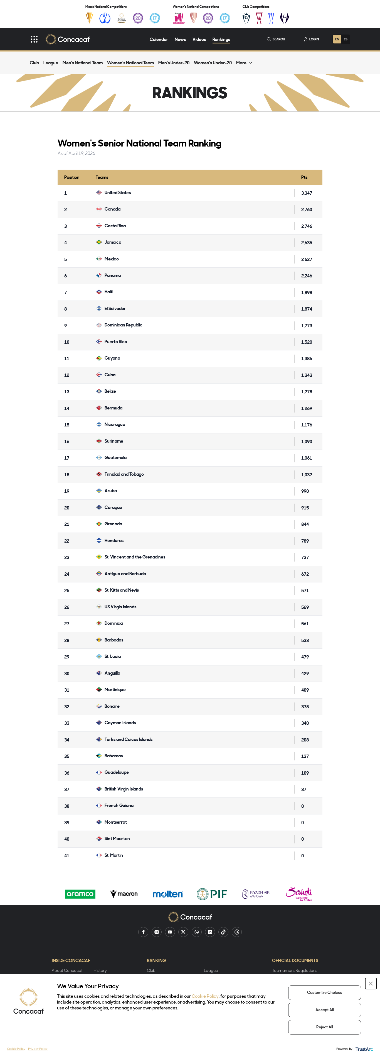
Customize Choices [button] (324, 993)
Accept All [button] (324, 1010)
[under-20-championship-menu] (138, 18)
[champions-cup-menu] (246, 18)
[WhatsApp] (197, 932)
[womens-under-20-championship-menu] (208, 18)
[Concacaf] (67, 39)
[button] (370, 983)
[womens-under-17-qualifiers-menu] (224, 18)
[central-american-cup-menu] (259, 18)
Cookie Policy (205, 996)
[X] (183, 932)
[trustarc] (363, 1048)
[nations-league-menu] (105, 18)
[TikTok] (223, 932)
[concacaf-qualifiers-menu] (121, 18)
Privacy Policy (38, 1048)
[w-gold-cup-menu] (193, 18)
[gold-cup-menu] (89, 18)
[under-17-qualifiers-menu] (154, 18)
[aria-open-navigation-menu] (34, 39)
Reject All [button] (324, 1027)
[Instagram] (157, 932)
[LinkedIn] (210, 932)
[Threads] (237, 932)
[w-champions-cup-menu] (284, 18)
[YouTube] (170, 932)
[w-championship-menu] (179, 18)
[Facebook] (143, 932)
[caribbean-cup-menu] (271, 18)
